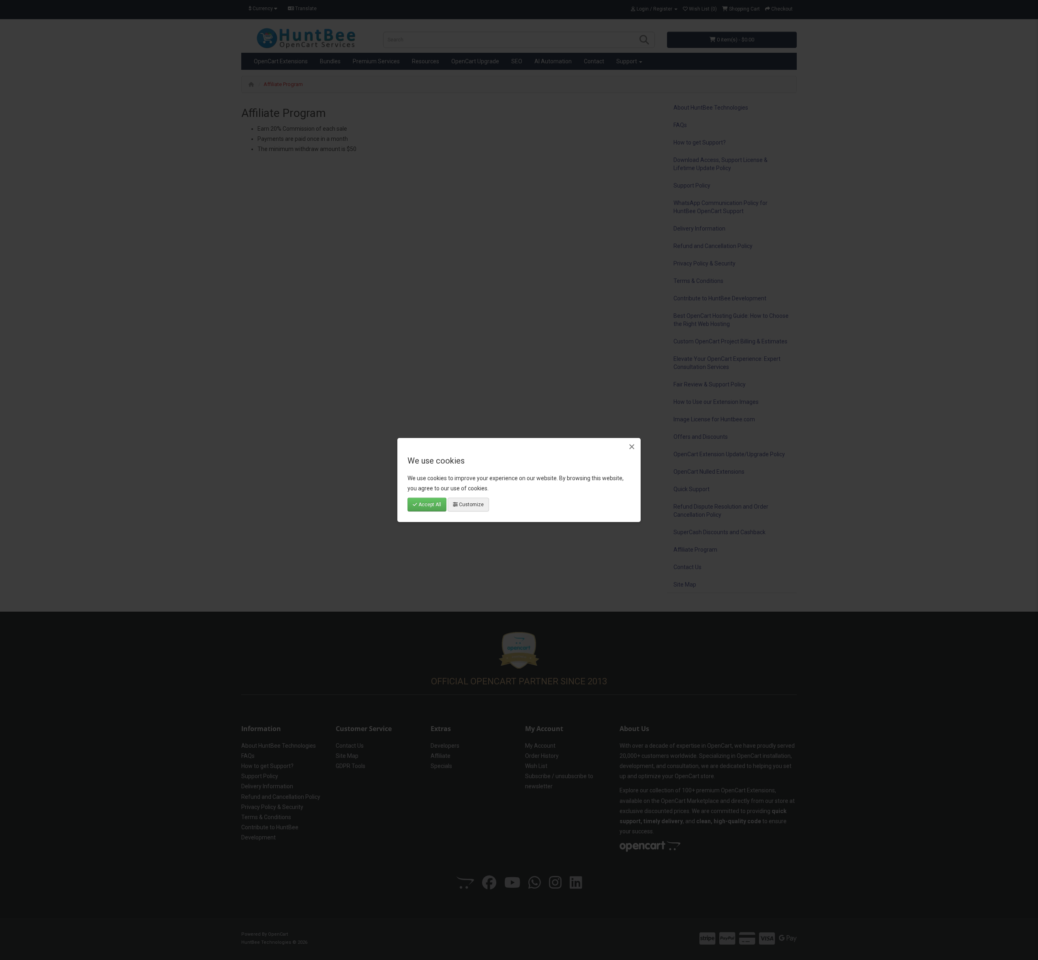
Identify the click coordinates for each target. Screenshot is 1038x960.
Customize (471, 504)
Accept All (429, 504)
